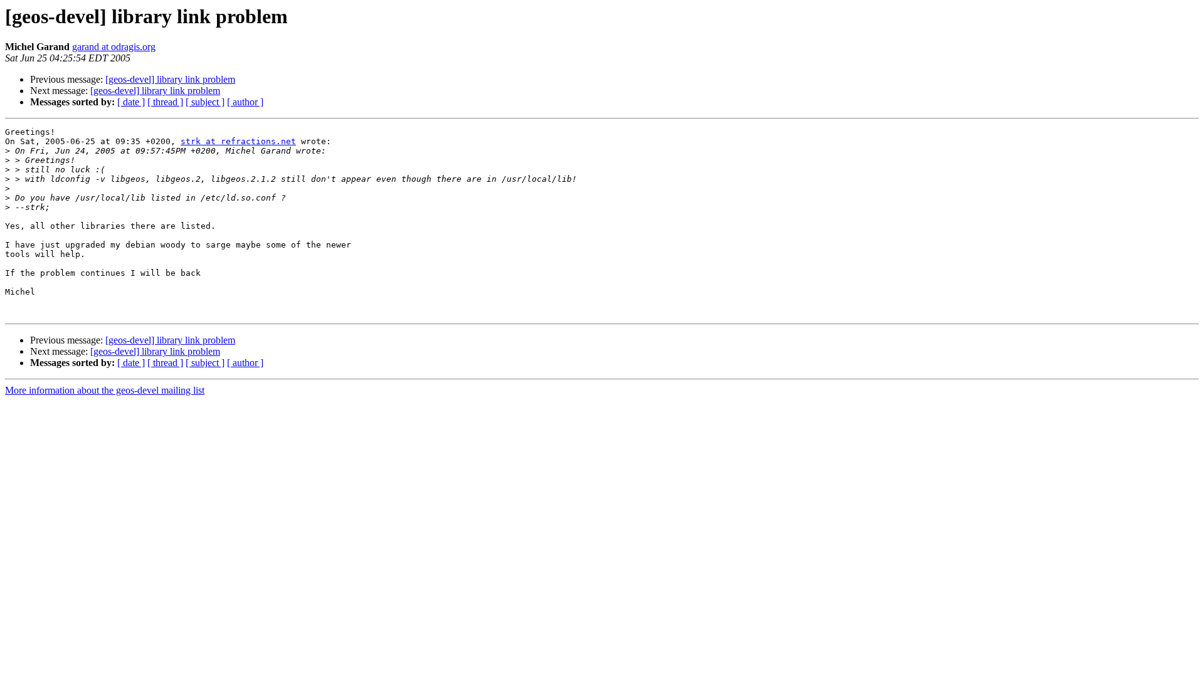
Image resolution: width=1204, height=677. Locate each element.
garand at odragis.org (114, 46)
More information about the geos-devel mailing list (104, 390)
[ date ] (131, 102)
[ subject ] (205, 102)
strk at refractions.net (238, 141)
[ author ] (245, 102)
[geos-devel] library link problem (170, 79)
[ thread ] (165, 102)
